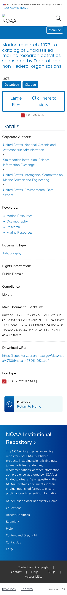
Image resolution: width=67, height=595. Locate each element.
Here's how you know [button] (15, 7)
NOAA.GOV (9, 589)
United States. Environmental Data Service (28, 192)
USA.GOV (27, 589)
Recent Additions (18, 515)
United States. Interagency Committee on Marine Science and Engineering (33, 177)
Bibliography (12, 253)
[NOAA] (9, 19)
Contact (16, 572)
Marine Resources (20, 216)
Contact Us (13, 542)
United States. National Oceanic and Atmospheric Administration (29, 147)
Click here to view (33, 101)
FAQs (10, 549)
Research (13, 227)
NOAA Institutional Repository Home (31, 501)
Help (9, 528)
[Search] (59, 18)
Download (12, 85)
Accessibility (33, 576)
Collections (13, 508)
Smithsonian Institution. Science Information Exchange (26, 162)
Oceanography (17, 221)
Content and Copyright (21, 535)
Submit (11, 522)
